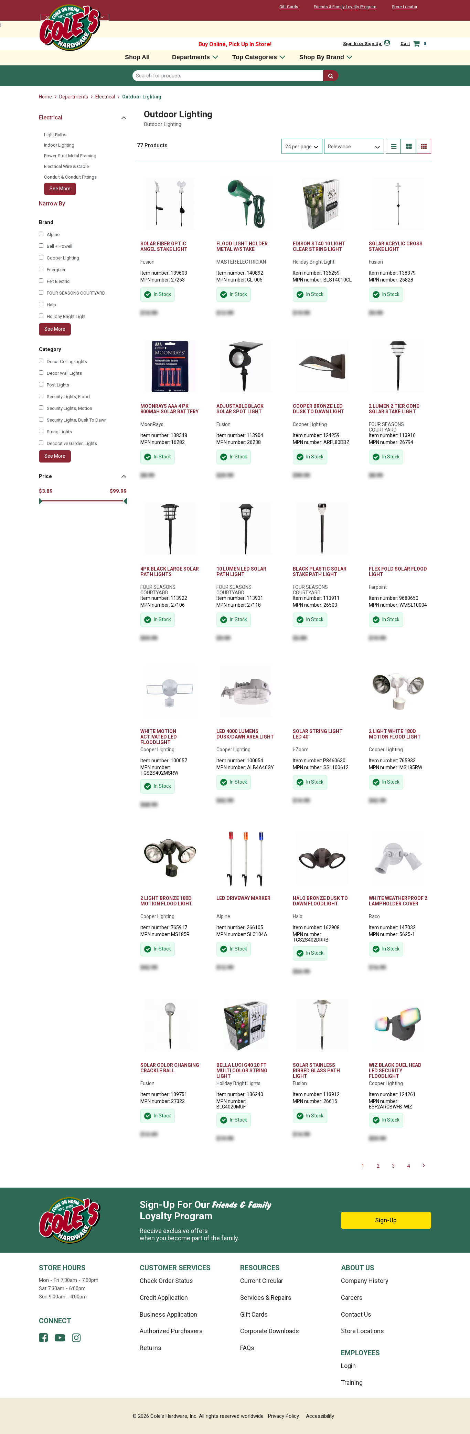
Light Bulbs (55, 134)
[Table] (408, 146)
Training (352, 1382)
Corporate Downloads (269, 1331)
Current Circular (261, 1280)
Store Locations (362, 1331)
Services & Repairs (265, 1297)
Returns (150, 1347)
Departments (191, 57)
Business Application (168, 1314)
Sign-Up (386, 1220)
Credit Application (164, 1297)
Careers (352, 1297)
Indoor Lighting (59, 145)
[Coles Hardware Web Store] (70, 27)
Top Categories (254, 57)
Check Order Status (166, 1280)
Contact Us (356, 1314)
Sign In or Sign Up (362, 43)
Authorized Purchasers (171, 1331)
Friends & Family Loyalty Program (345, 6)
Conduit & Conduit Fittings (70, 177)
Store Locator (404, 6)
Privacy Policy (283, 1416)
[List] (393, 146)
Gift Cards (288, 6)
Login (348, 1365)
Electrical (105, 96)
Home (46, 96)
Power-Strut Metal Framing (70, 155)
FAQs (247, 1347)
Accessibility (320, 1416)
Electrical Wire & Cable (66, 166)
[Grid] (423, 146)
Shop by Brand (321, 57)
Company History (364, 1280)
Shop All (137, 57)
